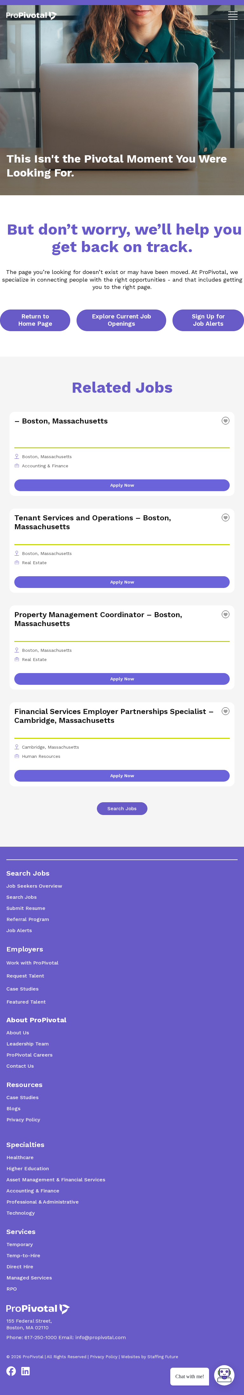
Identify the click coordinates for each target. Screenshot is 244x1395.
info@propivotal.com (100, 1337)
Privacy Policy (104, 1356)
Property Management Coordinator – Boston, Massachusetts (98, 619)
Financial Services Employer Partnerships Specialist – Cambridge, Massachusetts (114, 716)
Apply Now (122, 485)
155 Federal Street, (29, 1321)
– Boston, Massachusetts (61, 421)
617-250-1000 (40, 1337)
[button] (231, 15)
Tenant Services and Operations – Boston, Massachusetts (92, 522)
